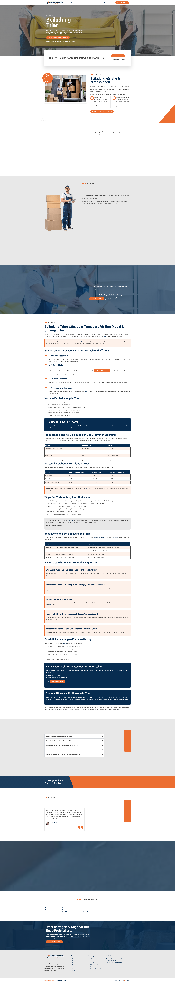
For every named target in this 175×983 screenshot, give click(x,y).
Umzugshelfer (115, 537)
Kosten (104, 336)
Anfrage (49, 604)
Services (65, 643)
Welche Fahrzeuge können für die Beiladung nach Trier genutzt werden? (63, 754)
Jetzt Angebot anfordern (57, 681)
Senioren (83, 341)
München (71, 520)
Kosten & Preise (104, 2)
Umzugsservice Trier (92, 2)
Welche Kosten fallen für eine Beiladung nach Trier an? (59, 750)
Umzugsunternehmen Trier (77, 2)
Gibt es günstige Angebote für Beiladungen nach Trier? (59, 740)
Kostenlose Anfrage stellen (102, 370)
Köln (66, 438)
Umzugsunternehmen (99, 537)
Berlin (87, 488)
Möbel (86, 391)
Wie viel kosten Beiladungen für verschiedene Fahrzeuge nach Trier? (62, 745)
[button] (74, 736)
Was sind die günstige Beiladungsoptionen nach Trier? (59, 736)
